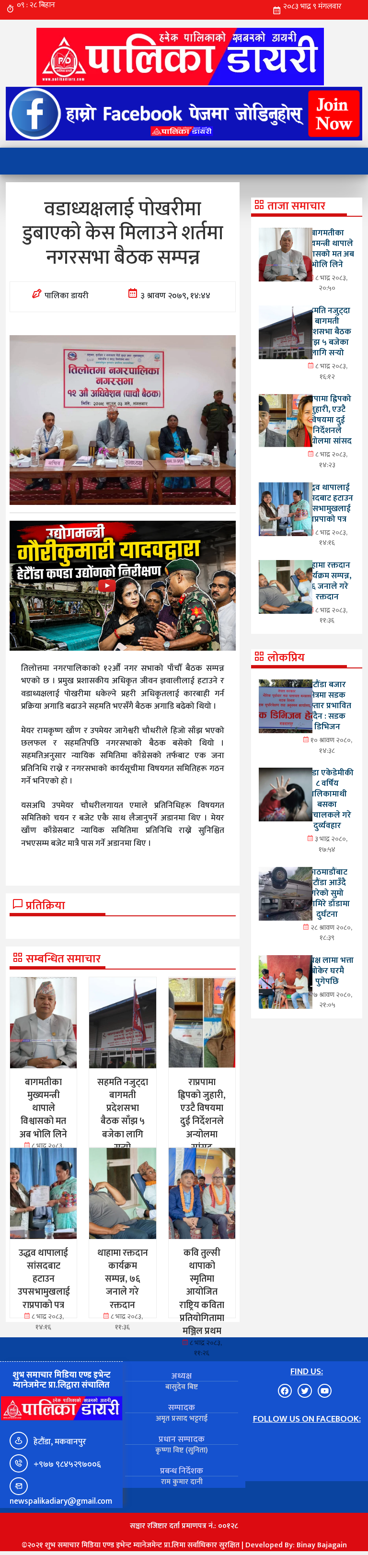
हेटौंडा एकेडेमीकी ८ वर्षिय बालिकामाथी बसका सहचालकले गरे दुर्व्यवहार (327, 799)
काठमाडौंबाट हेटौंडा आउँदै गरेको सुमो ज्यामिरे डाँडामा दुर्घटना (327, 893)
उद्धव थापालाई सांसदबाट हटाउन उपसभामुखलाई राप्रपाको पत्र (327, 503)
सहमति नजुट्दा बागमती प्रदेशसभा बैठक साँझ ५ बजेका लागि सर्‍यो (327, 332)
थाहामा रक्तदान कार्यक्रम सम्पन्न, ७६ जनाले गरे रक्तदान (327, 581)
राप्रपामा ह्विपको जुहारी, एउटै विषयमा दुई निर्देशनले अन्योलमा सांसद (327, 420)
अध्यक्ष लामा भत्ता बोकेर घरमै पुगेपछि (327, 970)
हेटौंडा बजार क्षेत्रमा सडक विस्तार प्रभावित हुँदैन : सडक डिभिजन (327, 706)
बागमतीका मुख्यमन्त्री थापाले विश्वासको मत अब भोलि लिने (327, 248)
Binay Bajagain (322, 1545)
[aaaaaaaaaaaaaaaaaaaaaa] (123, 586)
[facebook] (184, 113)
